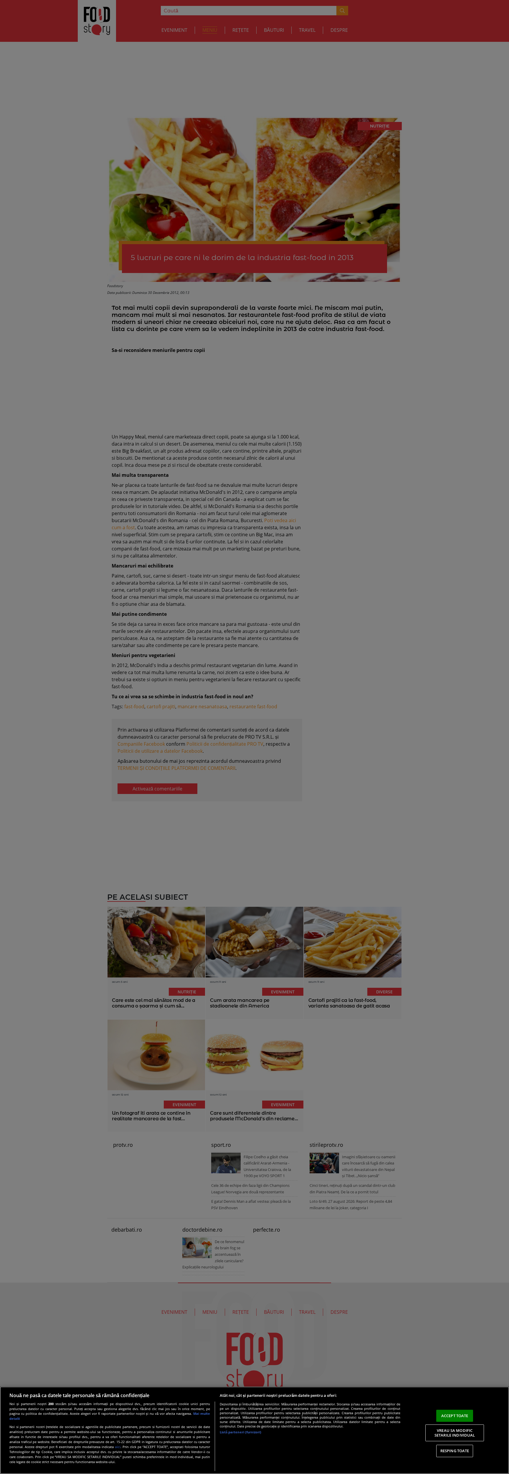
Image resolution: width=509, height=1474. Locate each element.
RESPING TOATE (454, 1450)
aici (117, 1446)
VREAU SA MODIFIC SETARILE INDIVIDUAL (454, 1433)
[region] (254, 1430)
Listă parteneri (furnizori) (240, 1432)
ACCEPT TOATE (454, 1415)
